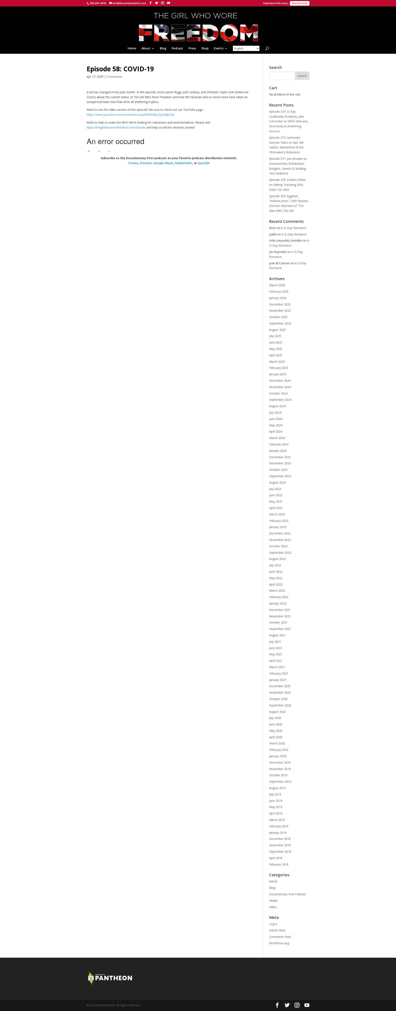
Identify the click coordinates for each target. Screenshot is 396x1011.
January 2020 (277, 756)
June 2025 (275, 342)
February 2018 (278, 864)
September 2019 (280, 781)
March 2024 (277, 438)
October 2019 (278, 775)
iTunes (133, 163)
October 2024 (278, 393)
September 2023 (280, 476)
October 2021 (278, 622)
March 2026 (277, 285)
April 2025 (275, 355)
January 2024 (277, 451)
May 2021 (275, 654)
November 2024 (280, 387)
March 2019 (277, 820)
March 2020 (277, 743)
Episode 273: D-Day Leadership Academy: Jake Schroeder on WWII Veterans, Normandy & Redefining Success (288, 121)
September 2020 (280, 705)
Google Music (163, 163)
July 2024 (275, 412)
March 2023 (277, 514)
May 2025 (275, 349)
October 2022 (278, 546)
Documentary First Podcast (287, 894)
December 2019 (280, 762)
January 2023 (277, 527)
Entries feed (277, 930)
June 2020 (275, 724)
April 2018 (275, 858)
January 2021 (277, 680)
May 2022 (275, 578)
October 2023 (278, 470)
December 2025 (280, 304)
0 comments (114, 77)
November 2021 (280, 616)
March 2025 (277, 362)
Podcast (177, 48)
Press (192, 48)
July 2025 (275, 336)
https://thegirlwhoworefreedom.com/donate (116, 127)
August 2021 (277, 635)
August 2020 (277, 712)
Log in (273, 924)
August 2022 (277, 559)
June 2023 (275, 495)
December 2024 (280, 381)
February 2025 (278, 368)
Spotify (203, 163)
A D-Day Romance (293, 228)
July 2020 (275, 718)
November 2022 (280, 540)
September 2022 (280, 552)
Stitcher (146, 163)
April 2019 (275, 813)
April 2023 (275, 508)
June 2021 (275, 648)
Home (132, 48)
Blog (163, 48)
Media (273, 901)
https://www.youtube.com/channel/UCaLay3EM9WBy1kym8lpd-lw (130, 115)
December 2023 (280, 457)
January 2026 (277, 298)
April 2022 (275, 584)
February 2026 (278, 291)
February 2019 (278, 826)
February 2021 (278, 673)
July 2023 (275, 489)
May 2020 (275, 731)
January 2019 (277, 833)
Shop (205, 48)
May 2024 (275, 425)
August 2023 (277, 482)
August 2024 (277, 406)
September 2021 (280, 629)
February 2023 (278, 521)
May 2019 (275, 807)
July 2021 (275, 642)
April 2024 (275, 431)
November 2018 (280, 845)
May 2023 (275, 501)
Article (273, 881)
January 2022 (277, 603)
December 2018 (280, 839)
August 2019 (277, 788)
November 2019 (280, 769)
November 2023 (280, 463)
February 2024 (278, 444)
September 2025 (280, 323)
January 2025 (277, 374)
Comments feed (280, 937)
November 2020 (280, 692)
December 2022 (280, 533)
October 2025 (278, 317)
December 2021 (280, 610)
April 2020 (275, 737)
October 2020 (278, 699)
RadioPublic (183, 163)
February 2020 (278, 750)
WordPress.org (279, 943)
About (145, 48)
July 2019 (275, 794)
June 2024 (275, 419)
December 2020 (280, 686)
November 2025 (280, 310)
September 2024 (280, 400)
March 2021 (277, 667)
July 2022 (275, 565)
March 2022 (277, 591)
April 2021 (275, 661)
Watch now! (299, 3)
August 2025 (277, 330)
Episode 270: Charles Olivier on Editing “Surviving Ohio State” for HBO (287, 185)
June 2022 (275, 571)
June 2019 (275, 801)
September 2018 (280, 852)
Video (273, 907)
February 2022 (278, 597)
